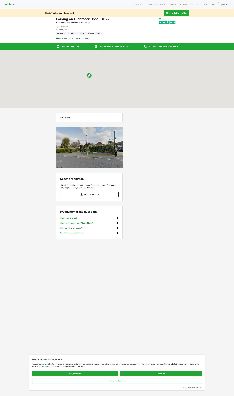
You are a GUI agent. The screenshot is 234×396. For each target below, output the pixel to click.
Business (172, 4)
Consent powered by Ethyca (191, 387)
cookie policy (44, 366)
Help (205, 4)
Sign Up (223, 4)
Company (195, 4)
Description (65, 117)
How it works (139, 4)
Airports (183, 4)
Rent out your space (157, 4)
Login (213, 4)
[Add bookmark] (153, 19)
